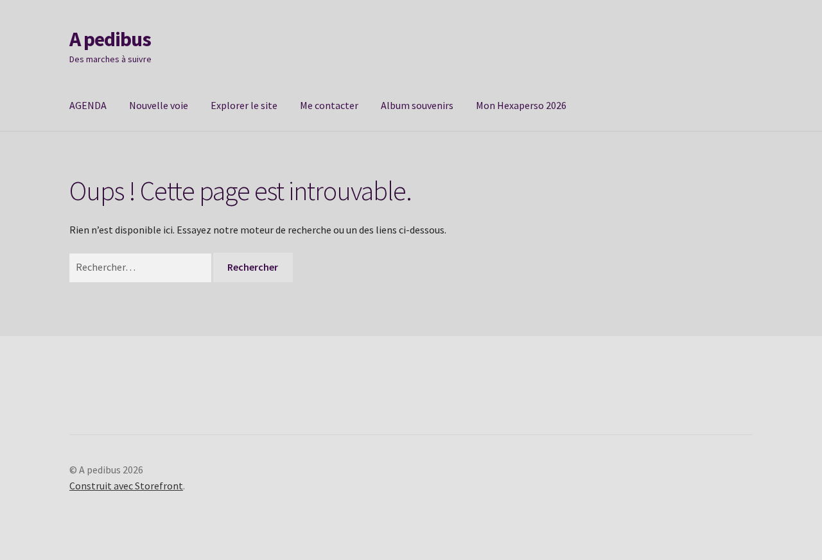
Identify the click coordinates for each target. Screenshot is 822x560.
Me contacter (329, 105)
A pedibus (110, 39)
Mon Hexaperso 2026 (521, 105)
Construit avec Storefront (126, 485)
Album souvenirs (417, 105)
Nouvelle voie (158, 105)
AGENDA (88, 105)
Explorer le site (244, 105)
